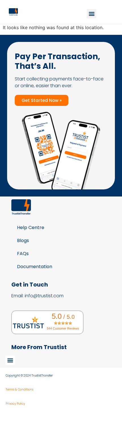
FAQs (23, 253)
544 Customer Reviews (63, 328)
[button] (91, 13)
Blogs (23, 240)
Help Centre (30, 227)
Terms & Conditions (19, 389)
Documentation (34, 266)
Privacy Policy (15, 403)
